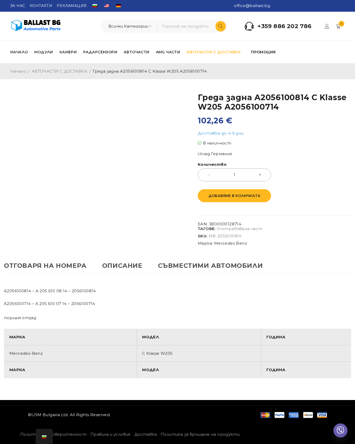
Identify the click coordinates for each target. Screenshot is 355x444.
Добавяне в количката (234, 195)
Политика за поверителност (53, 434)
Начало (18, 71)
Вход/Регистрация (327, 26)
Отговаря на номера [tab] (45, 266)
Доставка (145, 434)
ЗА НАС (17, 5)
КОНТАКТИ (41, 5)
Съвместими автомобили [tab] (210, 266)
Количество (212, 164)
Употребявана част (239, 228)
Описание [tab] (122, 266)
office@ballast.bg (252, 5)
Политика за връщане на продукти (200, 434)
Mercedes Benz (230, 243)
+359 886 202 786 (284, 26)
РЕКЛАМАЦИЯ (72, 5)
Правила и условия (110, 434)
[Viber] (340, 430)
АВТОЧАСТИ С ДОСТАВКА (59, 71)
